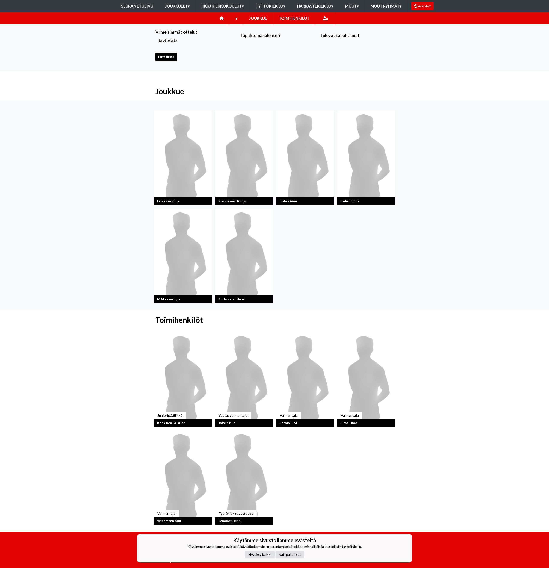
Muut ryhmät (386, 6)
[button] (182, 158)
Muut (352, 6)
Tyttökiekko (270, 6)
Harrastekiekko (315, 6)
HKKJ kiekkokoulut (222, 6)
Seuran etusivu (137, 6)
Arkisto (424, 6)
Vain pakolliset (290, 554)
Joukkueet (177, 6)
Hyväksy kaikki (259, 554)
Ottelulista (166, 57)
